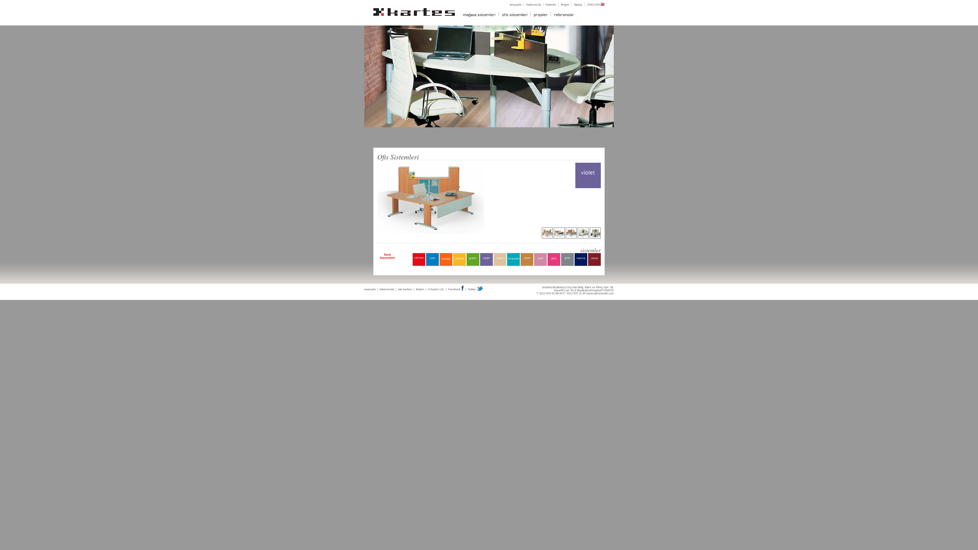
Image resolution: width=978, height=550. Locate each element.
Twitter (472, 289)
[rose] (540, 264)
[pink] (554, 264)
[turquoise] (513, 264)
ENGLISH (594, 4)
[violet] (486, 264)
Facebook (454, 289)
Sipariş (578, 4)
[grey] (567, 264)
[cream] (500, 264)
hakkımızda (386, 289)
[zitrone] (459, 264)
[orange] (446, 264)
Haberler (551, 4)
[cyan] (432, 264)
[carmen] (419, 264)
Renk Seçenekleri (387, 256)
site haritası (405, 289)
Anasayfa (515, 4)
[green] (473, 264)
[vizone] (527, 264)
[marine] (581, 264)
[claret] (594, 264)
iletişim (420, 289)
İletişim (565, 4)
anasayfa (370, 289)
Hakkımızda (533, 4)
